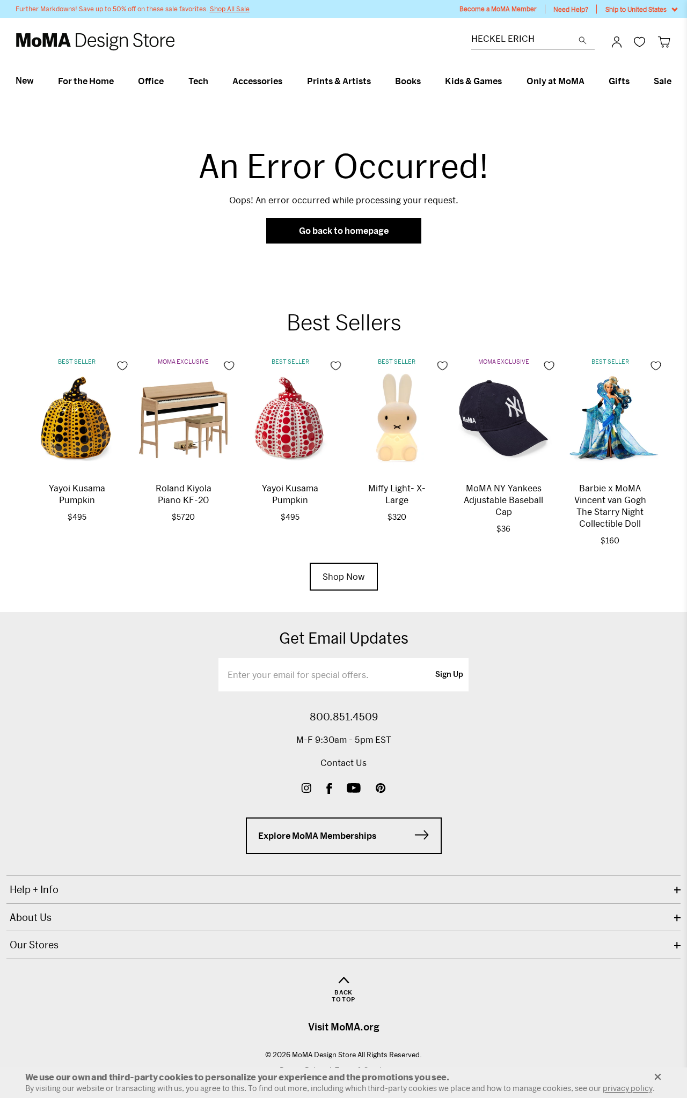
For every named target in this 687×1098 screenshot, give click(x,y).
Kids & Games (473, 81)
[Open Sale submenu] (676, 81)
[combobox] (525, 40)
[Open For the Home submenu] (118, 81)
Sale (662, 81)
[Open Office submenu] (168, 81)
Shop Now (344, 576)
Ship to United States (636, 9)
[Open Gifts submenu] (634, 81)
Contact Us (343, 762)
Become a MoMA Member (498, 8)
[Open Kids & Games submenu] (506, 81)
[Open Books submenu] (425, 81)
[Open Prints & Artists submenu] (375, 81)
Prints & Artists (339, 81)
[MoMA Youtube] (353, 789)
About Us (31, 917)
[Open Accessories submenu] (286, 81)
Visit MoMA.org (343, 1027)
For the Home (86, 81)
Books (408, 81)
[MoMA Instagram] (306, 789)
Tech (198, 81)
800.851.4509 (344, 717)
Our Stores (34, 944)
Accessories (257, 81)
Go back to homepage (344, 230)
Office (151, 81)
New (25, 80)
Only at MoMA (555, 81)
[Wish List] (639, 41)
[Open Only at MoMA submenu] (589, 81)
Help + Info (34, 889)
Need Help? (570, 9)
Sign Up (449, 675)
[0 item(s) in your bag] (664, 41)
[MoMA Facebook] (329, 789)
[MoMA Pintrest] (380, 789)
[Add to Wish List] (122, 366)
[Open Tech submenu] (212, 81)
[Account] (617, 41)
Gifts (619, 81)
